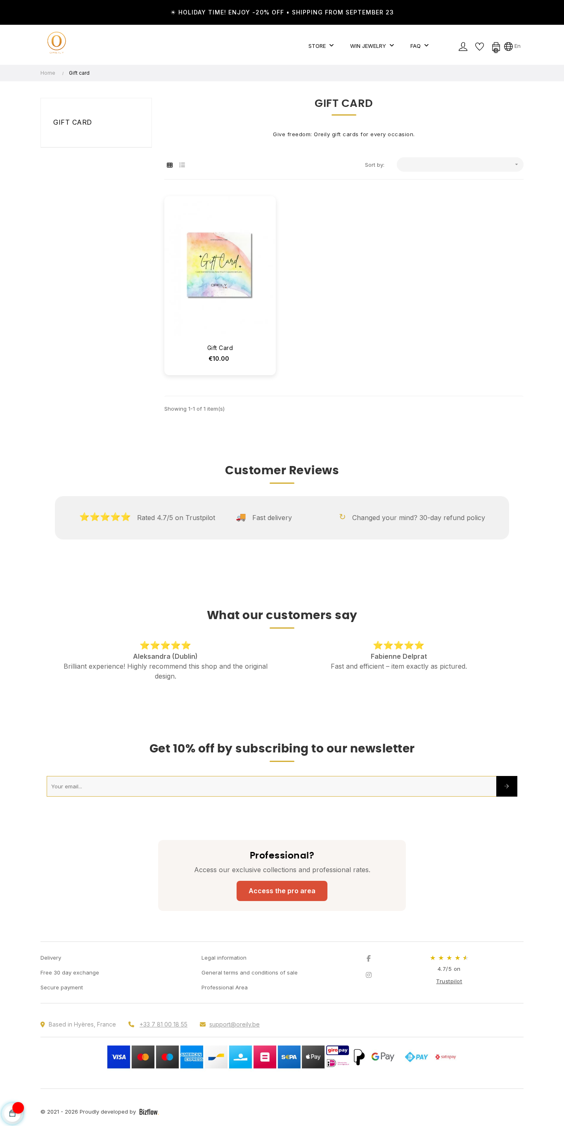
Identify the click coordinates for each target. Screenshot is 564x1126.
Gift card (72, 122)
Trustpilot (449, 981)
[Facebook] (369, 958)
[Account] (463, 45)
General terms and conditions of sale (249, 972)
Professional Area (224, 987)
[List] (182, 165)
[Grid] (169, 165)
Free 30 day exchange (69, 972)
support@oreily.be (234, 1024)
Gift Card (220, 347)
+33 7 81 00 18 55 (163, 1024)
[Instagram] (369, 975)
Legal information (223, 957)
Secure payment (61, 987)
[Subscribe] (506, 786)
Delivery (50, 957)
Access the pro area (282, 891)
